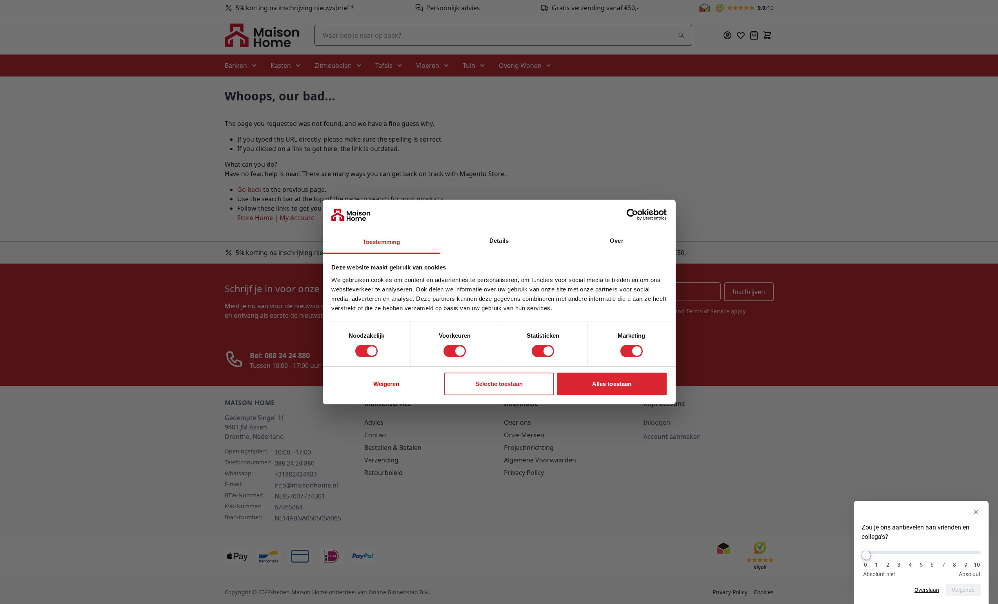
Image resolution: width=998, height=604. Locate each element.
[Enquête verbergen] (976, 512)
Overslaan (926, 590)
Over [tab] (616, 240)
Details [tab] (499, 240)
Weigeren (386, 383)
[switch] (455, 351)
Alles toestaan (611, 383)
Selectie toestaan (499, 383)
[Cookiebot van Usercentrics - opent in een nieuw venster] (632, 214)
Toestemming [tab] (381, 241)
